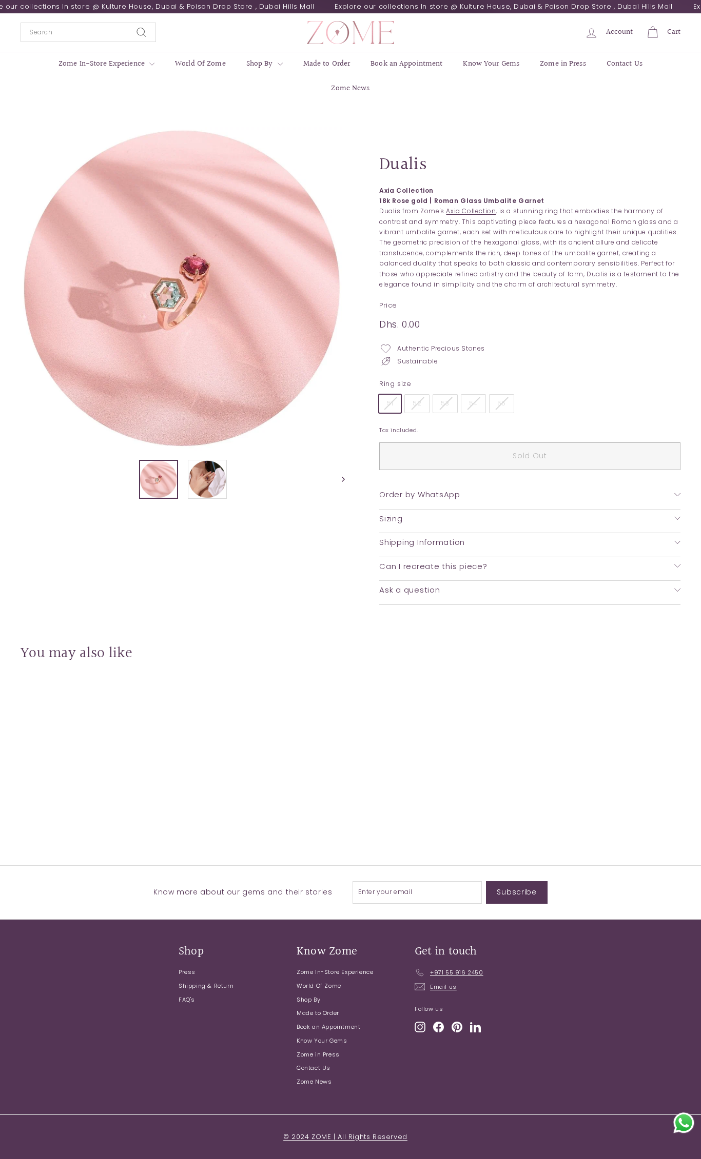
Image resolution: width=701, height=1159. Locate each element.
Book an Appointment (406, 64)
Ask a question (409, 589)
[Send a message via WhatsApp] (684, 1123)
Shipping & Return (206, 986)
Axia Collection (471, 211)
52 (417, 403)
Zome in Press (563, 64)
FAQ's (187, 999)
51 (390, 403)
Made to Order (326, 64)
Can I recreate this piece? (433, 565)
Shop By (260, 64)
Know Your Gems (491, 64)
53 (445, 403)
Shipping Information (422, 542)
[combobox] (88, 32)
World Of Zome (200, 64)
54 (473, 403)
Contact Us (624, 64)
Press (187, 972)
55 (501, 403)
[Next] (338, 479)
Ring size (395, 384)
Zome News (350, 88)
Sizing (391, 518)
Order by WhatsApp (419, 494)
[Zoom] (183, 289)
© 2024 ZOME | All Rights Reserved (345, 1137)
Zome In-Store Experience (103, 64)
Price (388, 305)
